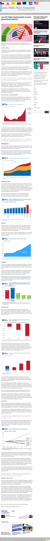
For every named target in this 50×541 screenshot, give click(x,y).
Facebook (11, 0)
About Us (5, 13)
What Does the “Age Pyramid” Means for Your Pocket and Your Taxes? (6, 533)
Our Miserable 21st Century (26, 533)
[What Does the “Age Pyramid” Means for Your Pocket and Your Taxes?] (6, 527)
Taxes (35, 106)
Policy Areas (15, 13)
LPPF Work (35, 102)
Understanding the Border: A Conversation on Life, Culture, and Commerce (41, 32)
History (35, 96)
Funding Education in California (39, 46)
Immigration (36, 97)
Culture (35, 89)
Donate (23, 13)
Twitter (7, 0)
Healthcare (35, 94)
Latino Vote (35, 99)
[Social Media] (45, 1)
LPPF (34, 101)
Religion (35, 104)
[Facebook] (49, 1)
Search (35, 110)
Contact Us (10, 13)
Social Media (2, 0)
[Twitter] (47, 1)
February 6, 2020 (4, 21)
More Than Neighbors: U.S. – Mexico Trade (40, 59)
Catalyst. (18, 506)
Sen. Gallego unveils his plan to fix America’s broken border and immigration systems (41, 17)
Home (2, 13)
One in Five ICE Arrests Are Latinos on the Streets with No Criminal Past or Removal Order (40, 84)
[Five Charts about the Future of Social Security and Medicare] (17, 527)
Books (35, 87)
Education (35, 91)
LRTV (20, 13)
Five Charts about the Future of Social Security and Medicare (16, 533)
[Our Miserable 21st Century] (28, 527)
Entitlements (6, 512)
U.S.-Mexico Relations (37, 107)
